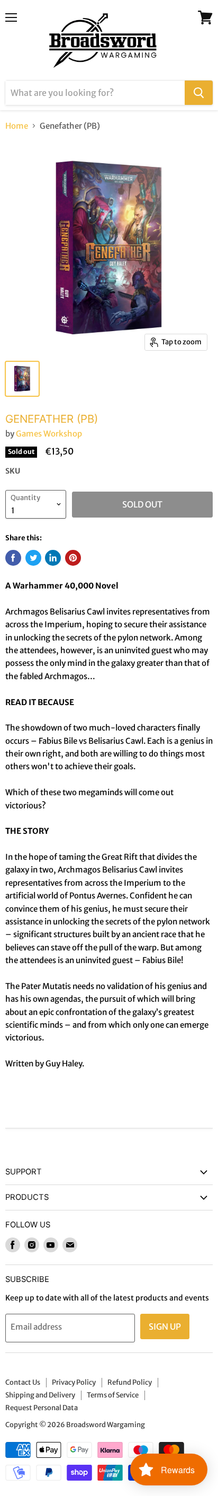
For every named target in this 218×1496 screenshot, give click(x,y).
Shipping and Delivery (40, 1395)
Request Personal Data (41, 1407)
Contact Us (22, 1382)
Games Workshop (49, 434)
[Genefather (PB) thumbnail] (22, 379)
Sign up (165, 1326)
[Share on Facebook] (13, 558)
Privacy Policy (74, 1382)
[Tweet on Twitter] (33, 558)
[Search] (199, 93)
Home (16, 126)
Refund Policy (129, 1382)
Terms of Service (113, 1395)
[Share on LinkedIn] (53, 558)
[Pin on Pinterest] (73, 558)
